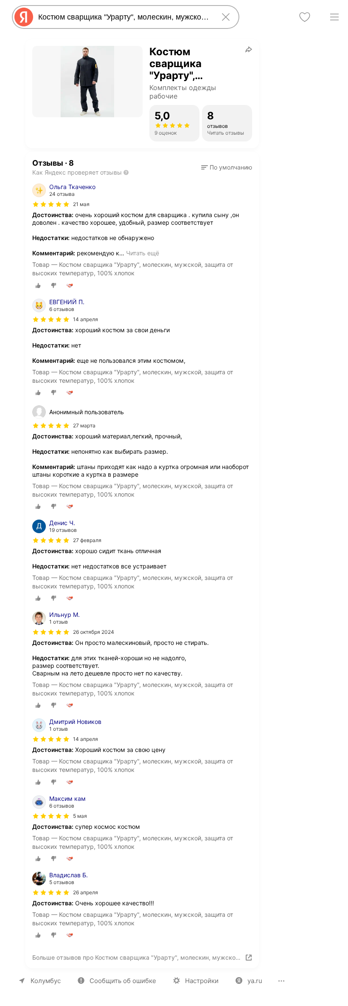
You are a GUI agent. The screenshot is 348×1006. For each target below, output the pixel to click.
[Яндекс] (23, 17)
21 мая (81, 204)
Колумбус (46, 981)
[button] (226, 167)
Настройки (202, 981)
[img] (51, 204)
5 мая (80, 816)
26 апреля (85, 892)
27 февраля (87, 540)
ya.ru (254, 981)
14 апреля (85, 319)
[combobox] (124, 17)
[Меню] (334, 16)
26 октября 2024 (93, 632)
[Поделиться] (248, 49)
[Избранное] (304, 17)
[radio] (38, 285)
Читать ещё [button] (142, 253)
